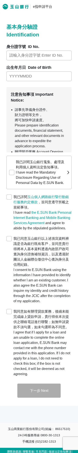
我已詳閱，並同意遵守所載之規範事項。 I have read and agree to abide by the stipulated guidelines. (42, 212)
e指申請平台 (42, 6)
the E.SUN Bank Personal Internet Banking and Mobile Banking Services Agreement (42, 218)
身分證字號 (22, 46)
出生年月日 (28, 67)
